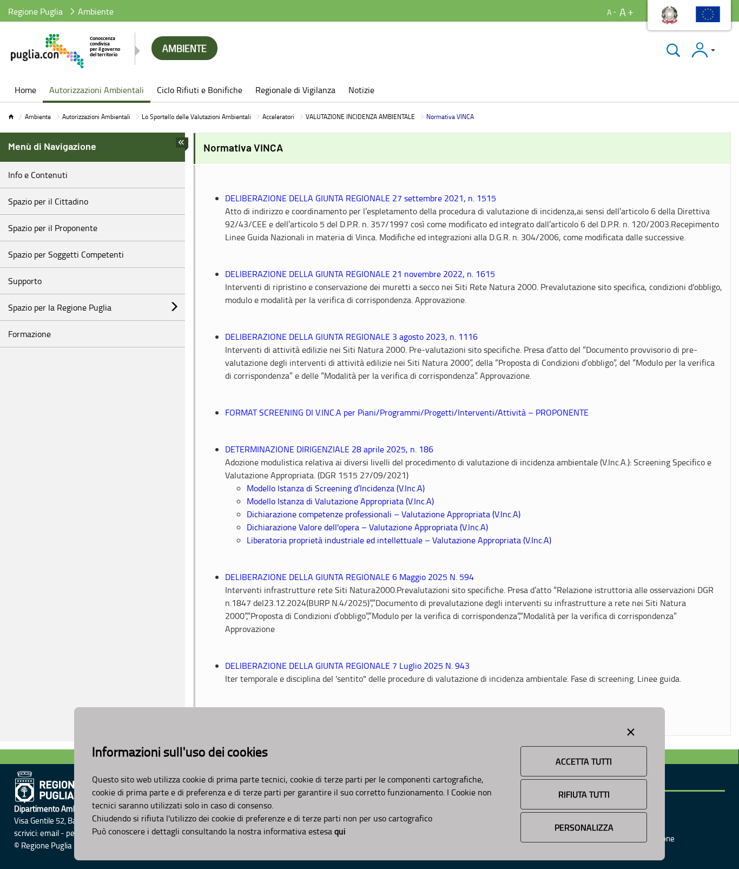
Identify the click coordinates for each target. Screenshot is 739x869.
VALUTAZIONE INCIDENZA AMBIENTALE (360, 116)
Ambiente (38, 116)
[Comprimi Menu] (182, 145)
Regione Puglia (35, 11)
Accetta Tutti (584, 761)
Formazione (29, 334)
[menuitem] (25, 91)
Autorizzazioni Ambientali (96, 116)
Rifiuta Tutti (584, 794)
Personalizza (584, 827)
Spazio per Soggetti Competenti (66, 254)
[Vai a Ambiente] (66, 51)
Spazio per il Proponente (52, 228)
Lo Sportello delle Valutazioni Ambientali (196, 116)
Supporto (25, 281)
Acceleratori (278, 116)
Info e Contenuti (38, 175)
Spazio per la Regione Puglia (59, 307)
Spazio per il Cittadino (48, 201)
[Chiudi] (673, 50)
